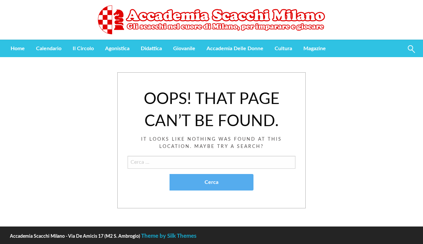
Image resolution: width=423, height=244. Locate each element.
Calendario (48, 48)
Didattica (151, 48)
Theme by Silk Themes (168, 236)
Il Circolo (83, 48)
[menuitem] (17, 48)
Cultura (283, 48)
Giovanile (184, 48)
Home (18, 48)
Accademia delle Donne (235, 48)
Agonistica (117, 48)
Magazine (314, 48)
